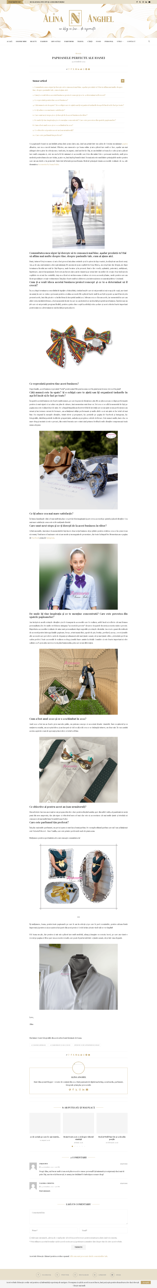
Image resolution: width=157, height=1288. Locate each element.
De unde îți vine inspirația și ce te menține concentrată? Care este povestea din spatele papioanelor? (75, 120)
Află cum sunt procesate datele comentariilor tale (88, 1256)
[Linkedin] (146, 2)
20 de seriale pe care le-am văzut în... (45, 1137)
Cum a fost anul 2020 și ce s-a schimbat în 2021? (53, 125)
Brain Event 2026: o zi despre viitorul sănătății (78, 1138)
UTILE (119, 41)
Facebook (35, 538)
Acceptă (146, 1282)
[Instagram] (143, 2)
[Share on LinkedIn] (78, 69)
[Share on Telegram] (86, 69)
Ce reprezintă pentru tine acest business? (51, 100)
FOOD (98, 41)
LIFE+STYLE (56, 41)
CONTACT (131, 41)
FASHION (43, 41)
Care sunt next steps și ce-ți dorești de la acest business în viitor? (61, 115)
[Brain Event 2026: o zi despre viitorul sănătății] (78, 1123)
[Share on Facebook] (71, 69)
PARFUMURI (69, 41)
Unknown (43, 1164)
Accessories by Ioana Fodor (48, 164)
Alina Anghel (78, 1077)
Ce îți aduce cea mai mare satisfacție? (49, 110)
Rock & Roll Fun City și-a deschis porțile (112, 1138)
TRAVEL (80, 41)
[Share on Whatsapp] (83, 69)
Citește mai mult (79, 1286)
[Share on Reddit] (81, 69)
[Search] (149, 41)
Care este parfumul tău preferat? (48, 135)
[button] (26, 2)
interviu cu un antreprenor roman (86, 1045)
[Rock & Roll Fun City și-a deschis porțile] (112, 1123)
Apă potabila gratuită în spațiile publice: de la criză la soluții (56, 2)
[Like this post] (69, 69)
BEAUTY (33, 41)
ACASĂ (9, 41)
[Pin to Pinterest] (76, 69)
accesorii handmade (38, 1045)
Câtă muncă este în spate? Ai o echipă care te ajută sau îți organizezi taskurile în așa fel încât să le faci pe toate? (79, 105)
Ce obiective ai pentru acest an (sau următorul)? (54, 130)
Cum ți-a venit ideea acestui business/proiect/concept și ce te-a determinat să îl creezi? (69, 95)
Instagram (50, 538)
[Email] (149, 2)
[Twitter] (140, 2)
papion (125, 144)
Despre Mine (21, 41)
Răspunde (124, 1164)
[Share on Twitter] (73, 69)
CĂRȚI (89, 41)
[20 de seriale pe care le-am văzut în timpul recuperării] (44, 1123)
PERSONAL (109, 41)
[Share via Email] (89, 69)
